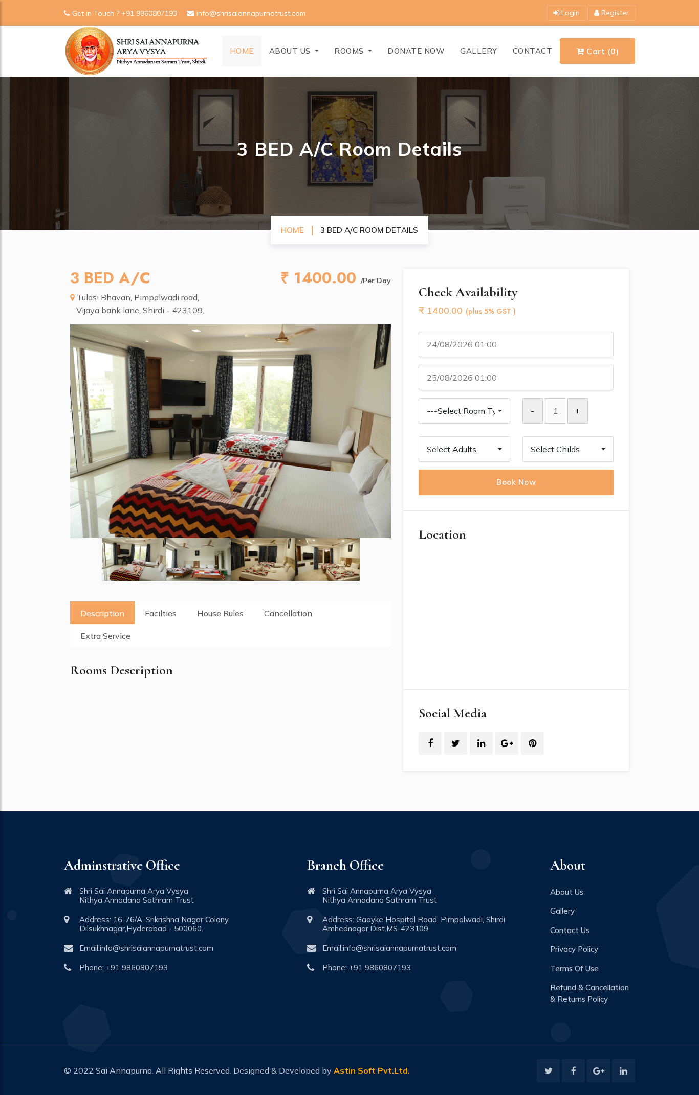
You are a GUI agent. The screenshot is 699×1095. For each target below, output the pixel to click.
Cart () (601, 51)
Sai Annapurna (124, 1070)
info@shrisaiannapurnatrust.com (250, 13)
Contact (533, 51)
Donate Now (416, 51)
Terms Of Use (574, 968)
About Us (291, 51)
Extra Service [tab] (105, 636)
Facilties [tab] (161, 613)
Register (614, 12)
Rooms (350, 51)
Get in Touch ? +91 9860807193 (124, 13)
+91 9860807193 (137, 967)
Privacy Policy (574, 949)
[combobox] (464, 411)
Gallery (478, 51)
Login (569, 12)
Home (242, 51)
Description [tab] (102, 613)
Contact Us (569, 930)
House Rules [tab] (220, 613)
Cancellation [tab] (288, 613)
